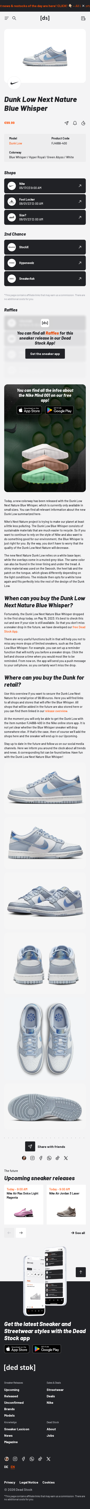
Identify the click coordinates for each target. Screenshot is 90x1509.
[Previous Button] (9, 1233)
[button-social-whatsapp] (49, 1158)
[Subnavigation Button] (6, 18)
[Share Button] (66, 123)
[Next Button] (21, 1233)
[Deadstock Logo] (45, 18)
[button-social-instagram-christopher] (24, 1158)
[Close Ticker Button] (83, 5)
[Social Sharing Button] (30, 1146)
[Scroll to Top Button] (81, 1272)
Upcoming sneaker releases (39, 1177)
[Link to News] (14, 18)
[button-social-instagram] (32, 1158)
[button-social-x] (65, 1158)
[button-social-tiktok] (57, 1158)
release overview (56, 711)
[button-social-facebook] (40, 1158)
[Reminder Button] (74, 123)
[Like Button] (83, 123)
